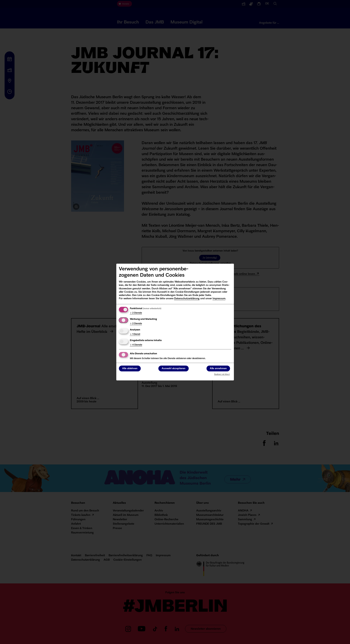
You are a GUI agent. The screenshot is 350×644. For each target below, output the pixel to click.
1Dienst (135, 334)
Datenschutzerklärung (187, 298)
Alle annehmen (218, 368)
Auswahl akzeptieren (173, 368)
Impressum (219, 298)
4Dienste (136, 345)
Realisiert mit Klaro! (222, 374)
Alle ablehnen (129, 368)
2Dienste (136, 313)
